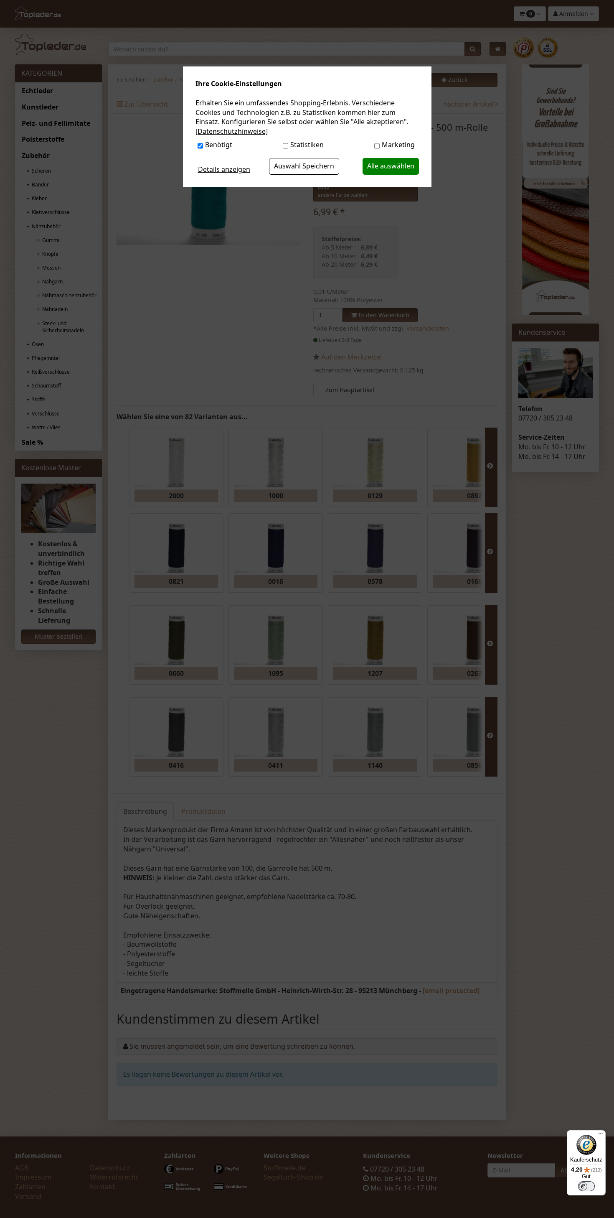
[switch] (586, 1186)
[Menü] (601, 1135)
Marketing (398, 144)
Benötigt (218, 144)
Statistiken (307, 144)
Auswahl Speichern (304, 166)
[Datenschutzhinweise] (231, 131)
